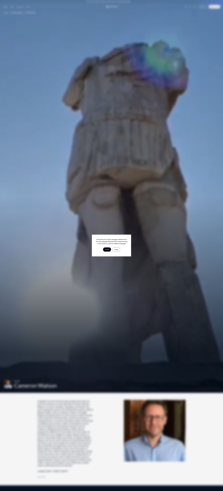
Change (116, 249)
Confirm (107, 249)
